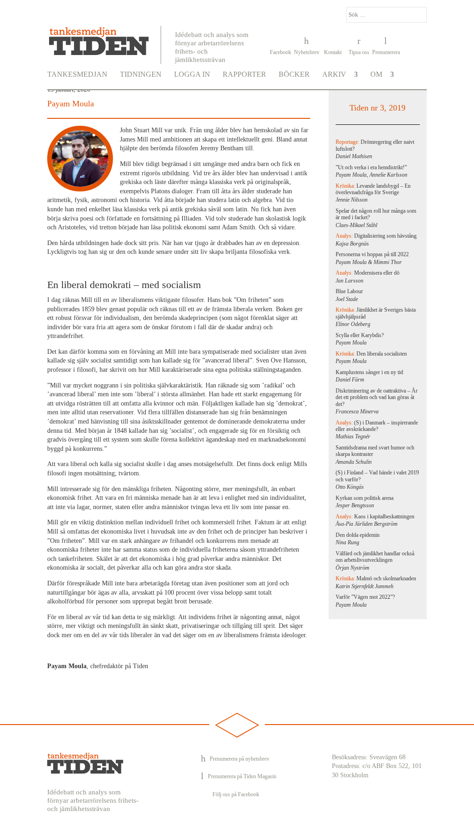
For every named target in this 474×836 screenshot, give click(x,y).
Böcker (294, 74)
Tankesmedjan (77, 74)
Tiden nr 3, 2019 (377, 107)
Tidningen (141, 74)
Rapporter (244, 74)
